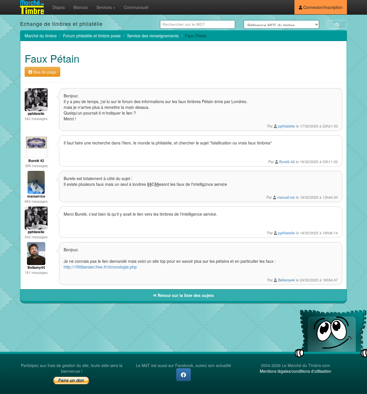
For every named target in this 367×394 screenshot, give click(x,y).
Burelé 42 (287, 161)
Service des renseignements (153, 35)
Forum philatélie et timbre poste (92, 35)
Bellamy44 (286, 280)
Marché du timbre (41, 35)
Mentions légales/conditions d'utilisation (295, 371)
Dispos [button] (58, 7)
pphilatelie (286, 126)
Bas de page (44, 72)
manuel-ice (286, 197)
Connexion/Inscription (322, 7)
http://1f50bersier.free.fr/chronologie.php (100, 267)
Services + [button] (105, 7)
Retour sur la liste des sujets (185, 295)
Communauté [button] (136, 7)
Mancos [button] (80, 7)
